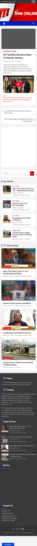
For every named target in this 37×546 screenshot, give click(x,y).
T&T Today (15, 186)
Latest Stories (9, 421)
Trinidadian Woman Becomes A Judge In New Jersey (18, 112)
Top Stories (8, 181)
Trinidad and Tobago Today (20, 195)
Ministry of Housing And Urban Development (16, 99)
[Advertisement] (18, 147)
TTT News (18, 61)
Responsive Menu (33, 1)
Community (7, 51)
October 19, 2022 (8, 61)
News (14, 51)
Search (32, 173)
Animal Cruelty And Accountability (19, 204)
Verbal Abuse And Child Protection (17, 333)
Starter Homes (7, 101)
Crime (14, 230)
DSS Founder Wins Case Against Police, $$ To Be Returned (18, 120)
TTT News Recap (10, 245)
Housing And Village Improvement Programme (17, 97)
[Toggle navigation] (4, 23)
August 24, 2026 (17, 239)
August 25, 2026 (17, 193)
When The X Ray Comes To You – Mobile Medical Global (23, 189)
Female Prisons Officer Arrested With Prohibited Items (22, 235)
